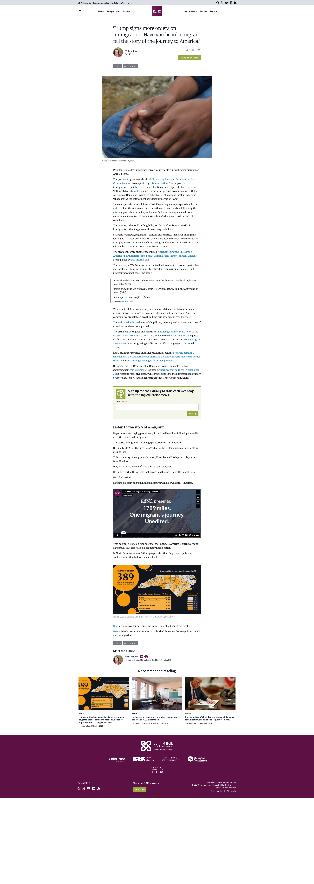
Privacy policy (231, 791)
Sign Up (192, 413)
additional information (130, 322)
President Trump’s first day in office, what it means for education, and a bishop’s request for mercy (209, 718)
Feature (118, 66)
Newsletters (189, 11)
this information (159, 183)
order (193, 187)
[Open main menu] (80, 11)
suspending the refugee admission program (150, 360)
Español (126, 11)
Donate (203, 11)
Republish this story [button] (189, 57)
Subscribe (139, 789)
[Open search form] (84, 11)
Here (116, 626)
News (101, 11)
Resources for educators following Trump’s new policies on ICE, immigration (155, 718)
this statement (137, 370)
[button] (193, 49)
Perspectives (113, 11)
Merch (213, 11)
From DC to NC (130, 66)
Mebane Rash (131, 51)
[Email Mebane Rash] (141, 656)
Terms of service (216, 791)
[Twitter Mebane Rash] (146, 656)
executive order (126, 302)
